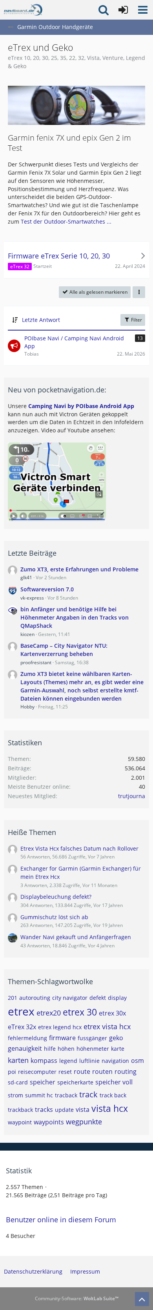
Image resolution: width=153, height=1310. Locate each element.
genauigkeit (25, 1048)
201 (12, 997)
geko (116, 1038)
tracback (66, 1095)
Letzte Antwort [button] (41, 319)
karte (117, 1048)
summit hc (39, 1095)
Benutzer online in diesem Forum (61, 1219)
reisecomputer (37, 1071)
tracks (44, 1109)
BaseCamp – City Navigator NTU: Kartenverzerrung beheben (63, 650)
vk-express (32, 597)
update (64, 1109)
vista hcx (109, 1108)
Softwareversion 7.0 (47, 589)
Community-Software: (76, 1298)
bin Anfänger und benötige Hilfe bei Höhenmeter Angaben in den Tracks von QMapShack (74, 617)
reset (65, 1071)
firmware (62, 1038)
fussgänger (92, 1038)
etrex (21, 1011)
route (82, 1071)
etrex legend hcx (60, 1027)
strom (15, 1095)
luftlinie (89, 1060)
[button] (143, 10)
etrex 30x (112, 1013)
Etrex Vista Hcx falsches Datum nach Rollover (79, 848)
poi (12, 1071)
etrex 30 (80, 1012)
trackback (20, 1109)
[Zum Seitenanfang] (142, 1299)
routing (126, 1071)
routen (102, 1071)
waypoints (49, 1122)
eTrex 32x (22, 1027)
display (117, 997)
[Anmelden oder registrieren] (123, 10)
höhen (66, 1048)
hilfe (50, 1048)
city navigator (69, 997)
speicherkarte (75, 1082)
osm (137, 1060)
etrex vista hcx (107, 1026)
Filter (136, 319)
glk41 (26, 577)
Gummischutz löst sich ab (54, 917)
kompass (44, 1060)
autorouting (34, 997)
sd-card (18, 1082)
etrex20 (48, 1012)
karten (18, 1060)
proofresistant (35, 662)
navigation (115, 1060)
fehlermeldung (27, 1038)
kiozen (27, 634)
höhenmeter (92, 1048)
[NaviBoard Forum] (23, 10)
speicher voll (114, 1082)
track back (113, 1095)
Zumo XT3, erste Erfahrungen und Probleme (79, 569)
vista (82, 1109)
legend (68, 1060)
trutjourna (131, 796)
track (88, 1094)
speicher (42, 1082)
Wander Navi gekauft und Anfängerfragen (75, 937)
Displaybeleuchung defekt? (55, 896)
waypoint (20, 1122)
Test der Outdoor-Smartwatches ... (66, 221)
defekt (97, 997)
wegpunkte (84, 1121)
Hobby (27, 706)
